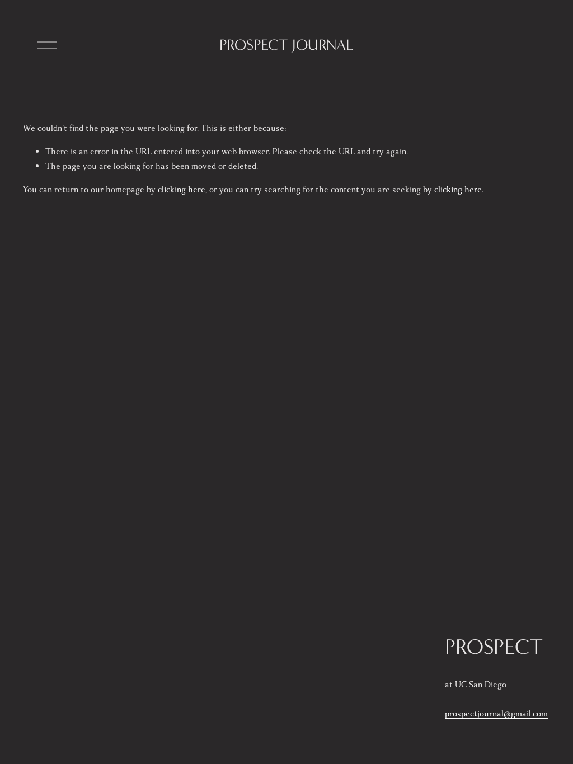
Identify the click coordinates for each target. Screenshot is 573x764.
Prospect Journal (286, 45)
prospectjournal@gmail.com (496, 713)
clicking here (181, 189)
